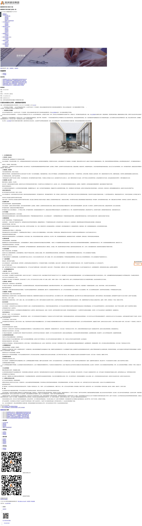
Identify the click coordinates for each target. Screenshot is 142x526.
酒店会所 (6, 17)
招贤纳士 (6, 40)
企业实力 (6, 32)
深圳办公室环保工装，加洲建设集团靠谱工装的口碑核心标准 (15, 81)
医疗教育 (6, 18)
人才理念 (6, 41)
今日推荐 (6, 35)
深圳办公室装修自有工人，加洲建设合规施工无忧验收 (13, 85)
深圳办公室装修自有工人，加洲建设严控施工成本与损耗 (18, 415)
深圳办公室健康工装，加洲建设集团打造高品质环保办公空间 (15, 82)
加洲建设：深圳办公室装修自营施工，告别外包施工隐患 (18, 416)
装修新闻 (5, 33)
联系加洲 (6, 43)
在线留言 (6, 46)
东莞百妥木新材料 (4, 499)
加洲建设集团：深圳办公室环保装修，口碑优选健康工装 (14, 83)
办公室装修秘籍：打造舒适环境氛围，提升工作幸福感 (14, 407)
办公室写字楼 (7, 16)
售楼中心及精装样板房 (9, 20)
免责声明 (29, 501)
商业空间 (6, 19)
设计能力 (6, 27)
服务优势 (6, 26)
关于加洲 (6, 21)
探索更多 (2, 409)
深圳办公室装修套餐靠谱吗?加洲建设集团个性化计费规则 (18, 417)
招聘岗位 (6, 42)
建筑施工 (6, 28)
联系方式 (6, 45)
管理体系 (4, 441)
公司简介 (6, 23)
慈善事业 (6, 25)
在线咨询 (4, 509)
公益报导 (6, 39)
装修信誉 (6, 31)
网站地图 (33, 501)
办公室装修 (54, 112)
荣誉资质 (6, 24)
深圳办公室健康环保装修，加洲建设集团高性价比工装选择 (14, 80)
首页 (5, 13)
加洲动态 (6, 34)
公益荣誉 (6, 38)
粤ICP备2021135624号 (22, 501)
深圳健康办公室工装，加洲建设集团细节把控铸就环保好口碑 (15, 79)
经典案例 (5, 14)
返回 (1, 68)
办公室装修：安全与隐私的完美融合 (10, 406)
